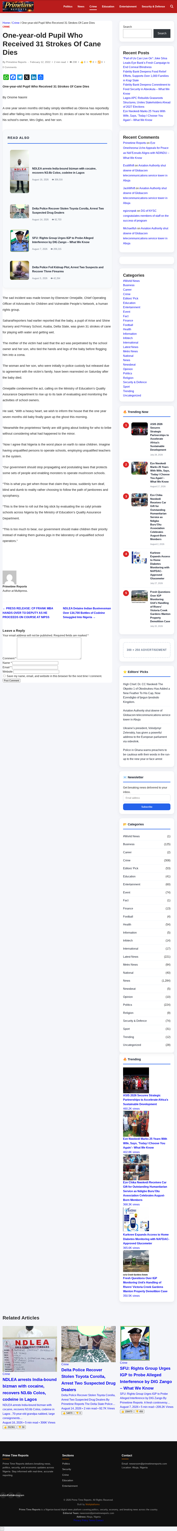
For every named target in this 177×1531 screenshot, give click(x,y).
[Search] (171, 7)
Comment (9, 658)
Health (127, 329)
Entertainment (128, 6)
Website (8, 671)
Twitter (11, 1495)
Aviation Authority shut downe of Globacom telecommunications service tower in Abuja (146, 715)
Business (128, 285)
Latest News (130, 347)
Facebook (3, 1495)
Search (127, 26)
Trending (128, 391)
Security (66, 1469)
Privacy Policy (81, 1520)
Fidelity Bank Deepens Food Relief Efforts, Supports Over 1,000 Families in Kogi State (146, 76)
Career (127, 289)
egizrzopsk (129, 210)
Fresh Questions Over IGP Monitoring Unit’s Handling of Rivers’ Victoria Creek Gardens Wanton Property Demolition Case (160, 607)
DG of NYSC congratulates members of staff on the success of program (146, 215)
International (130, 342)
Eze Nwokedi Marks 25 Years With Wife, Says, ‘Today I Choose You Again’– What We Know (144, 115)
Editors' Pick (130, 298)
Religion (128, 377)
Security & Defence (153, 6)
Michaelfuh (130, 228)
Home (6, 22)
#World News (131, 280)
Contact (100, 1520)
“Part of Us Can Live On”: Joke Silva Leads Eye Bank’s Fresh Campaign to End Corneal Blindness (146, 63)
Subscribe (146, 807)
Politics (67, 6)
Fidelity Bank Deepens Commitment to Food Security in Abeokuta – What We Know (146, 89)
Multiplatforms (93, 1504)
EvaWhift (128, 165)
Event (126, 311)
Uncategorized (132, 395)
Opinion (128, 369)
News (81, 6)
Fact (125, 316)
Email (7, 667)
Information (130, 333)
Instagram (19, 1495)
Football (128, 325)
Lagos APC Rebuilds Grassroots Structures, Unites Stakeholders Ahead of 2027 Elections (146, 102)
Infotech (128, 338)
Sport (126, 386)
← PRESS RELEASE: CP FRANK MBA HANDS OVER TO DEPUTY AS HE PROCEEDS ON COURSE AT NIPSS (28, 613)
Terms (92, 1520)
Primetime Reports (134, 142)
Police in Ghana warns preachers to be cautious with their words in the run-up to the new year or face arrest (146, 754)
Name (7, 662)
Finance (128, 320)
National (128, 355)
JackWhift (129, 188)
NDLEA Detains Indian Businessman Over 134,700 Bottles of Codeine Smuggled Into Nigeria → (87, 613)
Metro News (130, 351)
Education (108, 6)
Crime (93, 6)
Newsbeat (129, 364)
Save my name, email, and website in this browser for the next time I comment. (54, 676)
